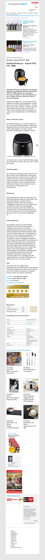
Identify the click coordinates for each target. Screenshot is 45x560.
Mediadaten (14, 541)
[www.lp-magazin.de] (26, 503)
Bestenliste (19, 13)
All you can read (13, 14)
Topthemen (13, 537)
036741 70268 (29, 323)
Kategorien (30, 13)
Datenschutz (14, 543)
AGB (12, 542)
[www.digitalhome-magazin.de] (9, 503)
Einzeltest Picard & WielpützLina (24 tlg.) (29, 369)
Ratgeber (36, 13)
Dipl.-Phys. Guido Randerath (14, 463)
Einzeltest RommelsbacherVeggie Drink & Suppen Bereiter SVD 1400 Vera (28, 397)
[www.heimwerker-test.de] (21, 503)
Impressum (13, 539)
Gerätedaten (14, 533)
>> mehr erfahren (12, 454)
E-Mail (12, 464)
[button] (37, 145)
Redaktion (13, 532)
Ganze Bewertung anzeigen (15, 283)
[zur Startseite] (17, 4)
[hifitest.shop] (30, 503)
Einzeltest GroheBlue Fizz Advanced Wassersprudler (13, 397)
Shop (8, 14)
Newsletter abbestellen (30, 523)
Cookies (13, 545)
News (8, 13)
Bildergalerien (14, 534)
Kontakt (13, 546)
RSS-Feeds (13, 536)
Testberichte (13, 13)
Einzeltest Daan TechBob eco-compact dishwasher (12, 370)
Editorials (13, 538)
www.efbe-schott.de (30, 321)
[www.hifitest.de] (15, 503)
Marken (25, 13)
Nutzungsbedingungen (16, 547)
